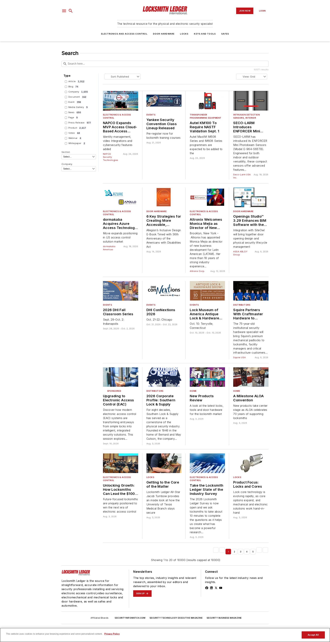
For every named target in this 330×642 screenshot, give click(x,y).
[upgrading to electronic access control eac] (120, 377)
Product (77, 128)
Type (67, 75)
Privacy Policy (112, 634)
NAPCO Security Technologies (110, 157)
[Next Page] (259, 550)
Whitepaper (76, 143)
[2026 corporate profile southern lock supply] (164, 377)
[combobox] (79, 156)
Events (151, 114)
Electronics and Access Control (124, 33)
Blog (73, 86)
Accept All (313, 635)
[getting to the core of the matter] (164, 463)
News (74, 112)
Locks (184, 33)
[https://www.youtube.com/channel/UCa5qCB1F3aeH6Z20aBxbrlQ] (220, 588)
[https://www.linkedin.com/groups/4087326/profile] (211, 588)
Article (76, 81)
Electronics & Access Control (117, 116)
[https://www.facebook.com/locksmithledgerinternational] (206, 588)
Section (66, 152)
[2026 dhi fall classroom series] (120, 291)
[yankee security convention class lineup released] (164, 101)
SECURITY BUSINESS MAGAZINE (224, 618)
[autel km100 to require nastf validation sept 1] (207, 101)
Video (74, 133)
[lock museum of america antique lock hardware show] (207, 291)
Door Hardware (164, 33)
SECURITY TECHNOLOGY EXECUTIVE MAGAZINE (176, 618)
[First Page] (216, 550)
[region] (165, 635)
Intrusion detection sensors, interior (246, 116)
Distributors (241, 305)
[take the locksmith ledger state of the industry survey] (207, 463)
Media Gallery (78, 107)
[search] (70, 10)
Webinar (74, 138)
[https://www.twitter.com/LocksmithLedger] (216, 588)
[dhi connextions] (164, 291)
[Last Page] (265, 550)
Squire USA (239, 357)
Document (77, 97)
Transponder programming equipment (205, 116)
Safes (225, 33)
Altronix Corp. (197, 271)
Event (74, 102)
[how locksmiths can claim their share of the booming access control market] (120, 463)
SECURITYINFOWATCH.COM (130, 618)
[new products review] (207, 377)
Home (193, 391)
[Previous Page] (222, 550)
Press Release (79, 122)
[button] (64, 10)
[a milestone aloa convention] (250, 377)
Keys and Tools (205, 33)
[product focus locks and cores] (250, 463)
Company (78, 91)
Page (73, 117)
